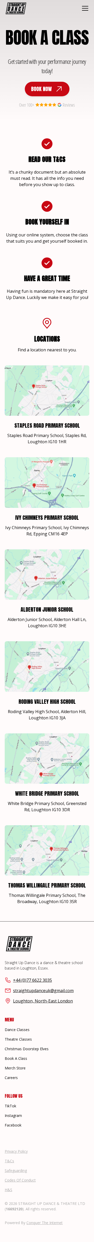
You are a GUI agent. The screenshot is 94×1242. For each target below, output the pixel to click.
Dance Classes (17, 1029)
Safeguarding (16, 1170)
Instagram (13, 1115)
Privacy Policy (16, 1151)
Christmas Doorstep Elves (27, 1048)
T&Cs (9, 1160)
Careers (11, 1077)
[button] (84, 8)
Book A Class (16, 1058)
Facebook (13, 1125)
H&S (8, 1189)
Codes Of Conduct (20, 1180)
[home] (16, 8)
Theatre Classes (18, 1039)
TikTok (10, 1105)
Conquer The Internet (44, 1222)
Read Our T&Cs (47, 159)
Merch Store (15, 1068)
